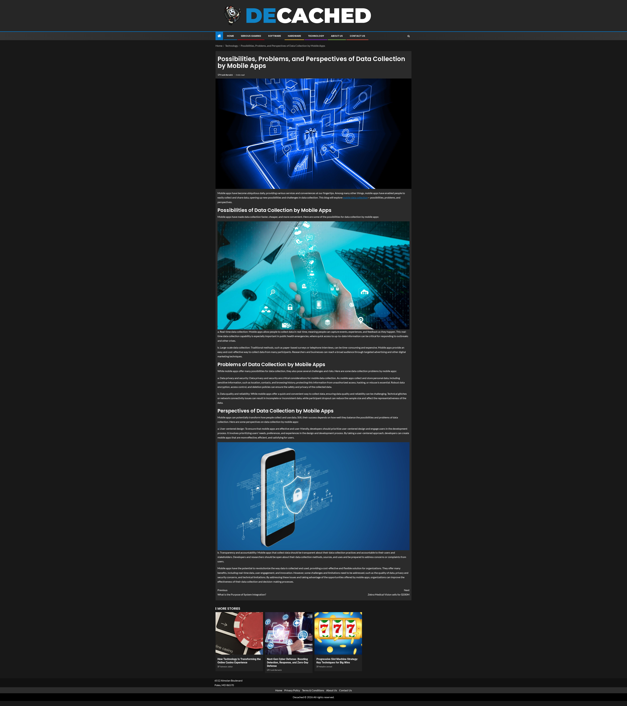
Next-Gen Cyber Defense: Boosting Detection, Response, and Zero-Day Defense (287, 663)
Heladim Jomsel (325, 666)
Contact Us (357, 36)
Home (230, 36)
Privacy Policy (292, 690)
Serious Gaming (251, 36)
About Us (337, 36)
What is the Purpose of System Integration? (241, 592)
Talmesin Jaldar (226, 666)
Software (274, 36)
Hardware (294, 36)
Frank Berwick (226, 75)
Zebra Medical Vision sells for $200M (389, 592)
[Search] (409, 36)
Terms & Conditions (313, 690)
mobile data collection (355, 197)
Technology (316, 36)
